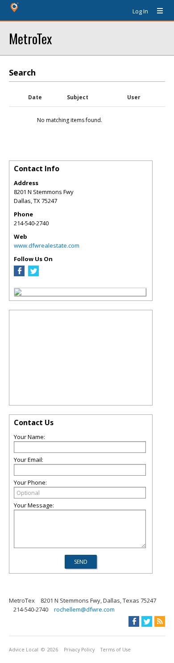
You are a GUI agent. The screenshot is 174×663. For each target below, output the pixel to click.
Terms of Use (115, 649)
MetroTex (30, 38)
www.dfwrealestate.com (46, 245)
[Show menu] (156, 11)
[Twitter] (33, 274)
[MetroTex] (17, 293)
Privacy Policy (79, 649)
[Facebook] (19, 274)
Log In (140, 11)
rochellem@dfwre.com (84, 609)
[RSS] (159, 621)
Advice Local (23, 649)
